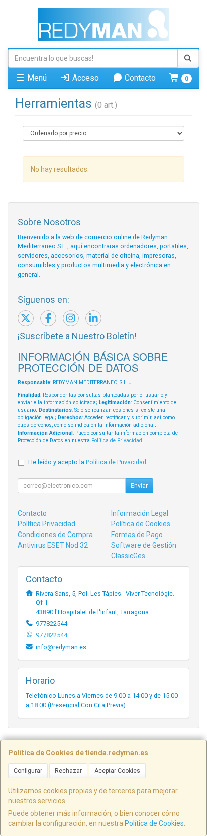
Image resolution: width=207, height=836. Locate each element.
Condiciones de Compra (55, 534)
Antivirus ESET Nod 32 (53, 545)
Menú (36, 78)
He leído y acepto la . (88, 462)
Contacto (139, 78)
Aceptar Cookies (117, 770)
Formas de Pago (137, 534)
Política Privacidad (46, 524)
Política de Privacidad (116, 440)
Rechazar (68, 770)
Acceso (84, 78)
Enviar (139, 485)
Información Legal (139, 513)
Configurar (28, 770)
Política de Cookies (154, 823)
